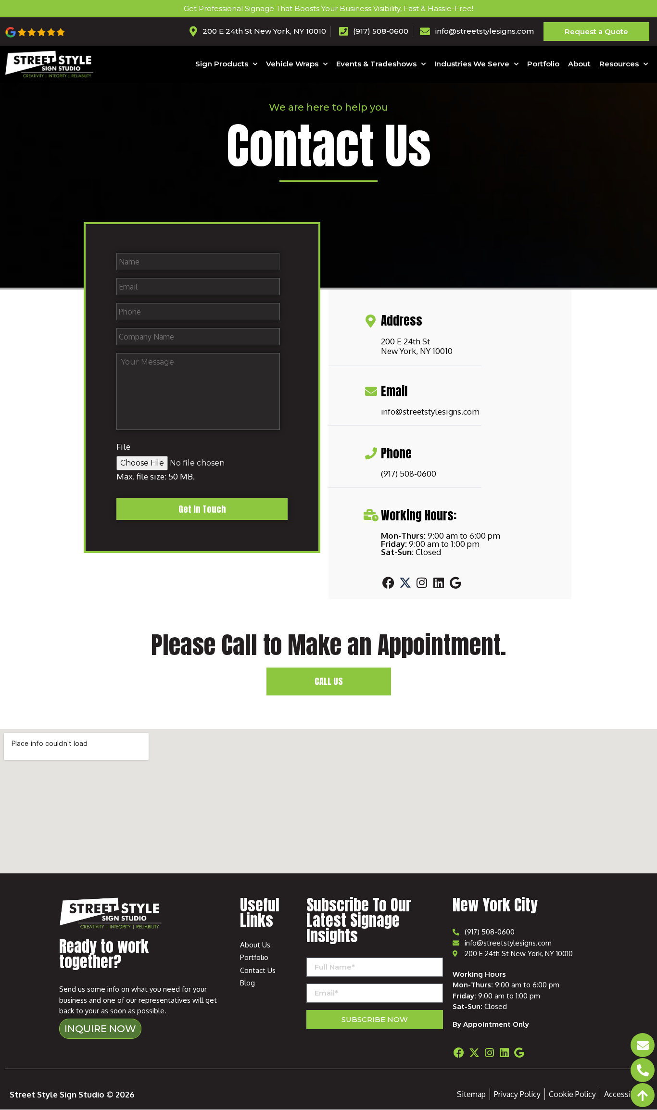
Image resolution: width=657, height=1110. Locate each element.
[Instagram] (422, 582)
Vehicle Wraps (292, 63)
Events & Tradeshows (376, 63)
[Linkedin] (438, 582)
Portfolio (543, 63)
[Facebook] (388, 582)
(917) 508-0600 (408, 473)
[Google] (455, 582)
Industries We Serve (471, 63)
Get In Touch (202, 509)
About (579, 63)
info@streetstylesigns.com (430, 411)
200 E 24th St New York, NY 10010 (417, 346)
